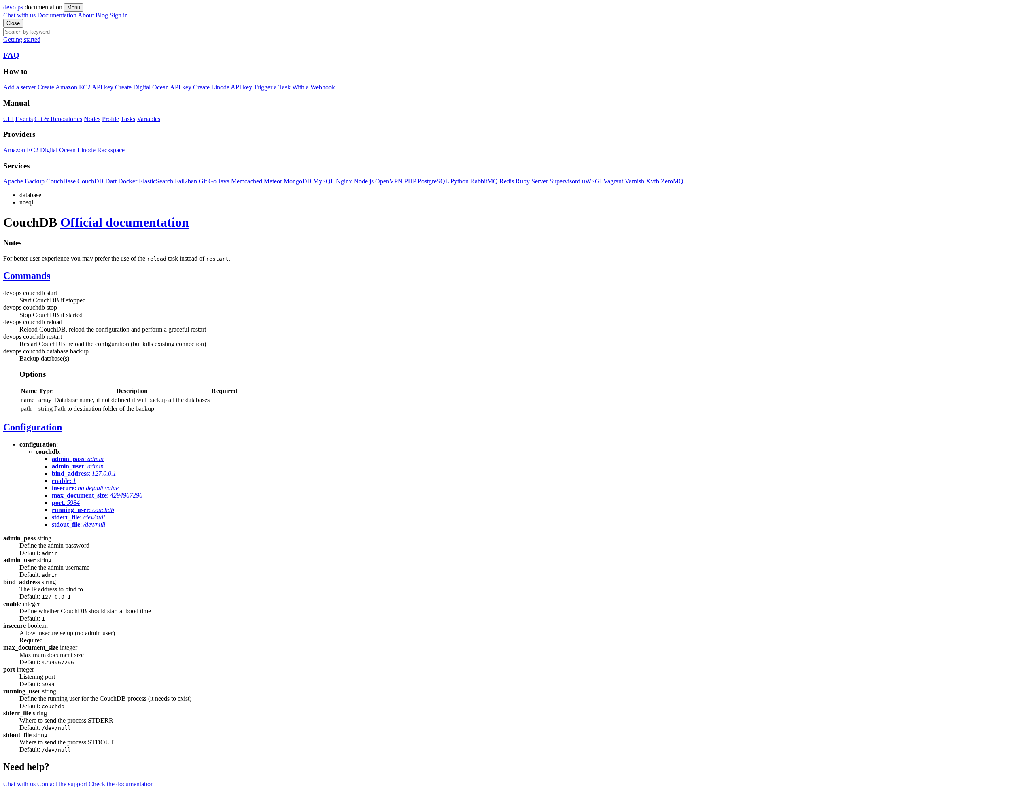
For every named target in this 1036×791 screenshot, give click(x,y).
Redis (506, 181)
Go (212, 181)
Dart (111, 181)
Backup (35, 181)
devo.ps (13, 7)
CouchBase (61, 181)
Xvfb (652, 181)
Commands (26, 275)
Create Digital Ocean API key (153, 87)
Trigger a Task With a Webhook (294, 87)
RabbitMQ (484, 181)
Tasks (128, 118)
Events (24, 118)
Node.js (364, 181)
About (86, 15)
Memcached (246, 181)
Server (539, 181)
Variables (148, 118)
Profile (110, 118)
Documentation (56, 15)
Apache (13, 181)
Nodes (92, 118)
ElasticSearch (156, 181)
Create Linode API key (222, 87)
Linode (86, 150)
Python (459, 181)
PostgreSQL (433, 181)
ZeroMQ (672, 181)
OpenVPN (389, 181)
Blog (102, 15)
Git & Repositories (58, 118)
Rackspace (111, 150)
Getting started (21, 39)
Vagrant (613, 181)
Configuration (32, 427)
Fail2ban (186, 181)
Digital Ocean (58, 150)
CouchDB (90, 181)
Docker (127, 181)
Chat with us (19, 15)
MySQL (323, 181)
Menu (73, 7)
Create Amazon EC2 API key (75, 87)
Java (223, 181)
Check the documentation (121, 783)
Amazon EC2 (20, 150)
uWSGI (592, 181)
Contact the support (62, 783)
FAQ (11, 55)
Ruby (523, 181)
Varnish (634, 181)
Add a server (19, 87)
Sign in (119, 15)
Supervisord (565, 181)
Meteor (273, 181)
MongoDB (298, 181)
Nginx (344, 181)
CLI (8, 118)
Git (203, 181)
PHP (410, 181)
